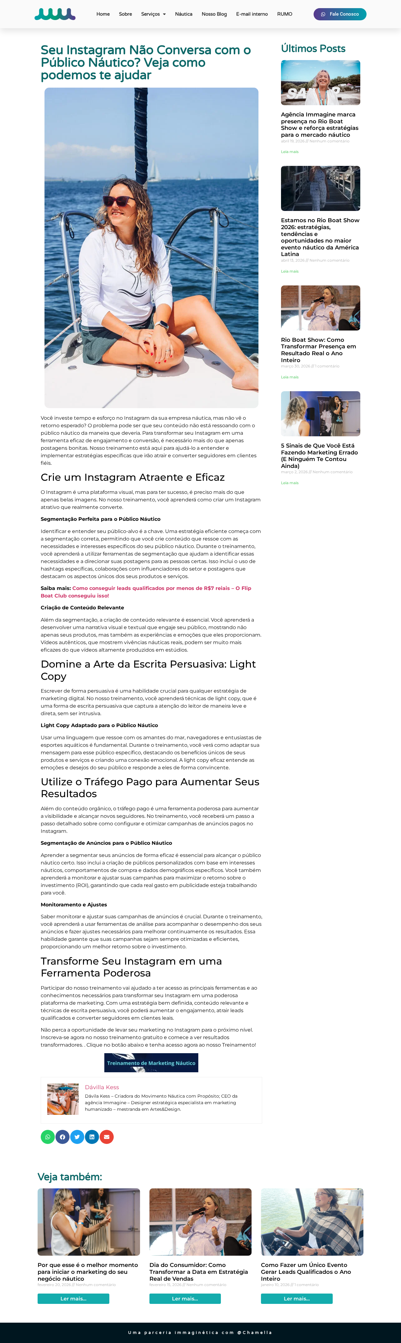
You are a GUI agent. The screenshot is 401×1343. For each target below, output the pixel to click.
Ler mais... (73, 1299)
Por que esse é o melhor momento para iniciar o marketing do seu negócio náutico (88, 1272)
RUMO (284, 14)
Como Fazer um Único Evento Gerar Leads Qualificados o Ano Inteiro (306, 1272)
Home (103, 14)
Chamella (258, 1332)
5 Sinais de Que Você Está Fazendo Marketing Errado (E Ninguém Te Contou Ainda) (319, 455)
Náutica (183, 14)
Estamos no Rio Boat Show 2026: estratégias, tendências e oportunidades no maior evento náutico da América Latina (320, 237)
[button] (48, 1137)
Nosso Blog (214, 14)
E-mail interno (252, 14)
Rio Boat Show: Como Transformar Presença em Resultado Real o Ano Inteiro (318, 350)
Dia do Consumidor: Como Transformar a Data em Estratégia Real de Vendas (198, 1272)
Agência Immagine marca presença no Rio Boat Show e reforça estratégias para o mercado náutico (319, 124)
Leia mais (290, 151)
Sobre (125, 14)
